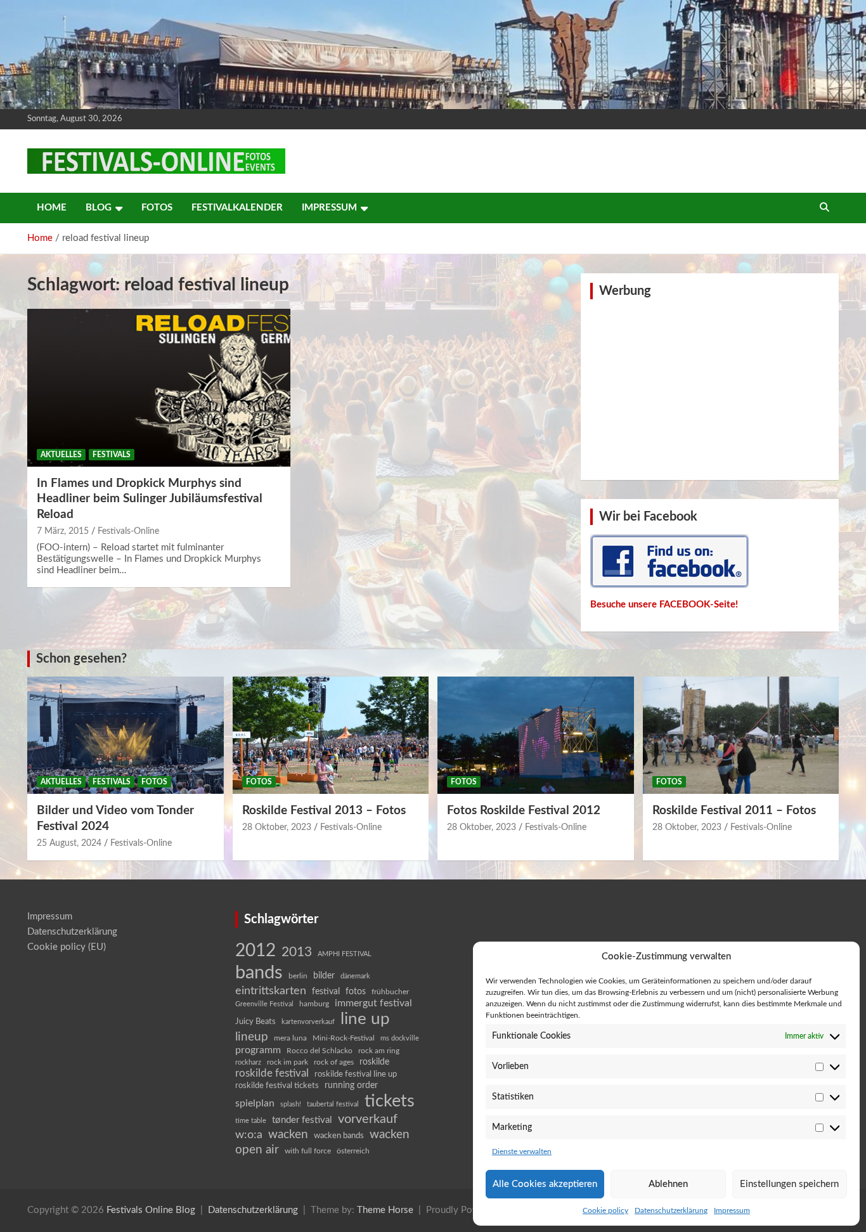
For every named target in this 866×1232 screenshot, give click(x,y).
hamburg (314, 1004)
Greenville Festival (264, 1004)
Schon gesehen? (81, 658)
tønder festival (302, 1120)
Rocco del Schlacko (319, 1050)
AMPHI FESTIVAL (345, 953)
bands (259, 972)
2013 (296, 952)
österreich (353, 1151)
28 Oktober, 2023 (276, 827)
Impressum (732, 1210)
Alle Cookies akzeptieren (545, 1184)
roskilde (374, 1062)
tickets (390, 1101)
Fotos (156, 207)
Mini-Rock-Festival (344, 1038)
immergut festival (373, 1003)
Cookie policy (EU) (66, 947)
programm (258, 1050)
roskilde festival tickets (277, 1086)
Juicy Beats (255, 1022)
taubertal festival (333, 1104)
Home (52, 207)
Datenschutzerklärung (671, 1210)
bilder (324, 975)
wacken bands (339, 1135)
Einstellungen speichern (789, 1184)
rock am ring (378, 1050)
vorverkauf (367, 1119)
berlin (297, 976)
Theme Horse (385, 1210)
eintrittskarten (270, 990)
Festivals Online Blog (151, 1210)
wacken (288, 1134)
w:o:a (248, 1135)
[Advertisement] (710, 388)
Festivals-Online (128, 531)
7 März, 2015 (63, 531)
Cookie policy (605, 1210)
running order (351, 1085)
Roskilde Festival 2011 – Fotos (734, 811)
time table (250, 1120)
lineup (251, 1036)
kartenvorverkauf (308, 1021)
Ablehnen (668, 1184)
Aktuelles (61, 454)
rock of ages (334, 1062)
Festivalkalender (237, 207)
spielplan (255, 1103)
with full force (308, 1151)
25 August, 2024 (69, 843)
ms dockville (399, 1038)
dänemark (355, 976)
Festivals (112, 454)
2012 (255, 950)
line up (365, 1019)
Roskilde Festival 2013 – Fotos (324, 811)
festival (326, 991)
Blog (99, 207)
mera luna (290, 1038)
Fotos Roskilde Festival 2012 (523, 811)
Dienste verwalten (522, 1151)
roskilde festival (272, 1073)
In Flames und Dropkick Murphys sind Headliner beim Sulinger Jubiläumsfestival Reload (149, 499)
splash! (290, 1104)
